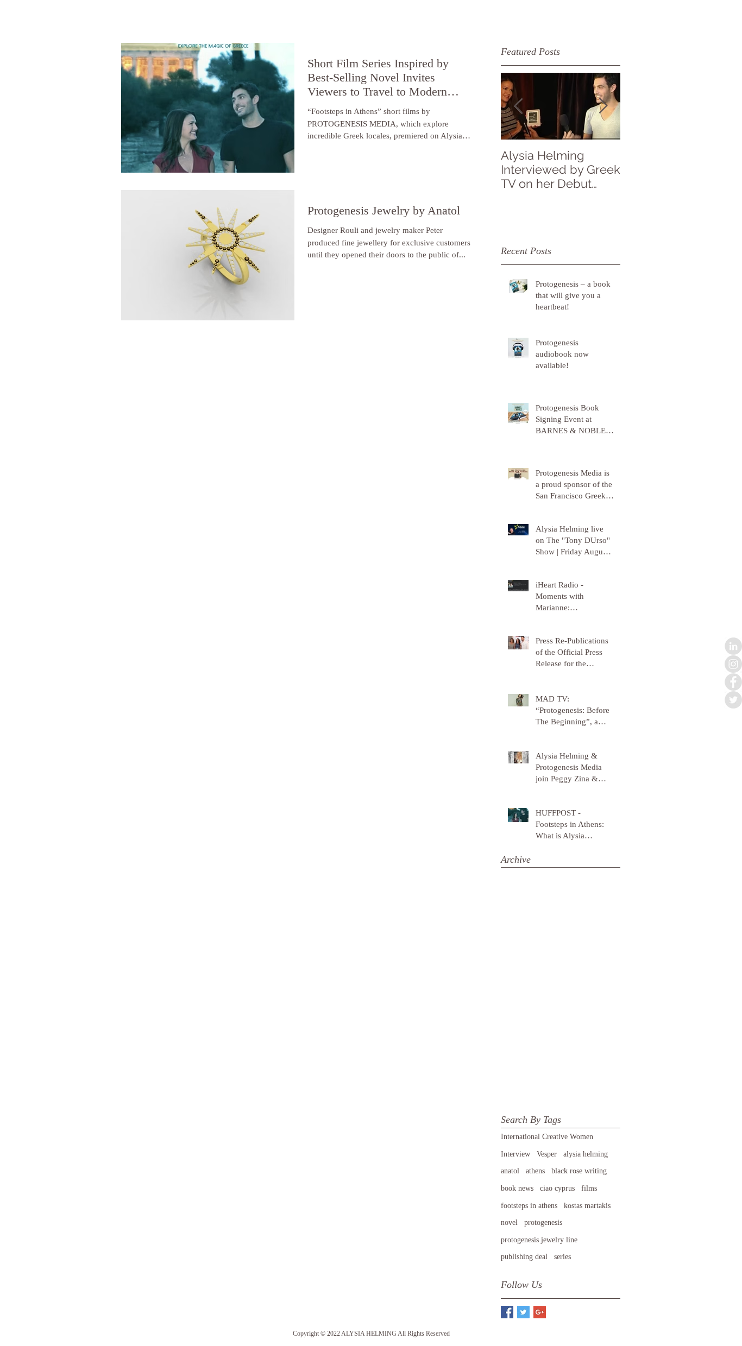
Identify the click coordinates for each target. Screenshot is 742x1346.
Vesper (547, 1154)
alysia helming (585, 1154)
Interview (515, 1154)
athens (535, 1171)
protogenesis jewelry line (539, 1240)
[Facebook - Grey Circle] (733, 682)
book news (517, 1188)
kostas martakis (587, 1206)
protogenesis (543, 1222)
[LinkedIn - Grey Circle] (733, 646)
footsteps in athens (529, 1206)
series (562, 1257)
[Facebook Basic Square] (507, 1312)
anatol (510, 1171)
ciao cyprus (557, 1188)
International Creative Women (547, 1137)
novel (509, 1222)
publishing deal (524, 1257)
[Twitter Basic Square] (523, 1312)
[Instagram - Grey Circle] (733, 664)
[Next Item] (603, 106)
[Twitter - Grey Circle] (733, 700)
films (589, 1188)
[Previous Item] (518, 106)
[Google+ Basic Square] (539, 1312)
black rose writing (579, 1171)
